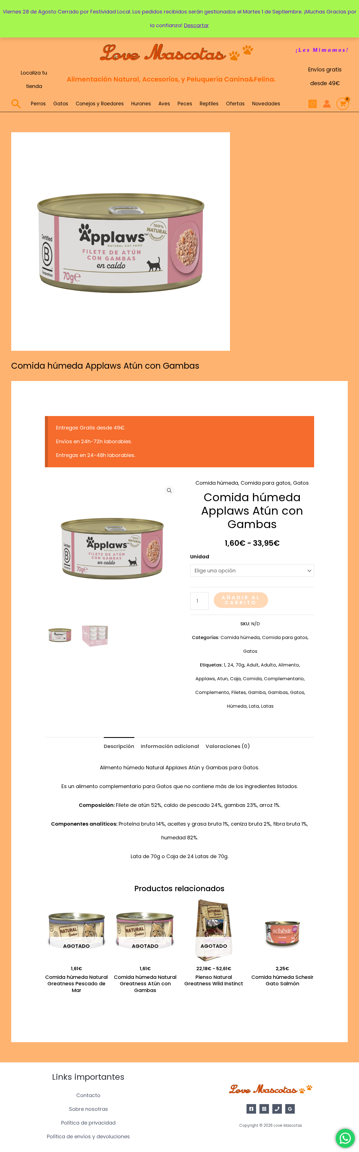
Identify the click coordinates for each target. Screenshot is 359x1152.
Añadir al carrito (241, 600)
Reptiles (209, 103)
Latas (267, 706)
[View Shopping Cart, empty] (343, 104)
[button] (322, 50)
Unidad (199, 556)
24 (230, 665)
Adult (253, 665)
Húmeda (237, 706)
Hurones (141, 103)
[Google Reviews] (290, 1109)
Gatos (60, 103)
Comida (252, 678)
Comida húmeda (216, 482)
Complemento (212, 692)
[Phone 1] (277, 1109)
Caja (235, 678)
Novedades (266, 103)
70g (240, 665)
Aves (164, 103)
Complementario (284, 678)
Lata (254, 706)
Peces (185, 103)
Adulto (268, 665)
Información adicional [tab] (170, 746)
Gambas (278, 692)
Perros (38, 103)
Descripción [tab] (119, 746)
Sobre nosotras (88, 1108)
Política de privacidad (88, 1122)
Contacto (88, 1095)
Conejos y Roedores (100, 103)
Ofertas (235, 103)
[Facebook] (251, 1109)
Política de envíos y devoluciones (88, 1136)
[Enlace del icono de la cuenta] (327, 104)
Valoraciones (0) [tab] (228, 746)
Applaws (205, 678)
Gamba (257, 692)
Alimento (288, 665)
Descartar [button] (196, 25)
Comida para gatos (266, 482)
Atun (222, 678)
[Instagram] (312, 103)
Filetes (238, 692)
